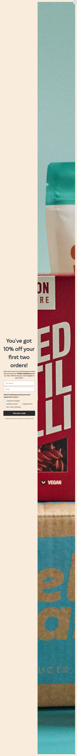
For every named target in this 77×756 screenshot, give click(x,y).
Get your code (19, 413)
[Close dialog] (74, 2)
